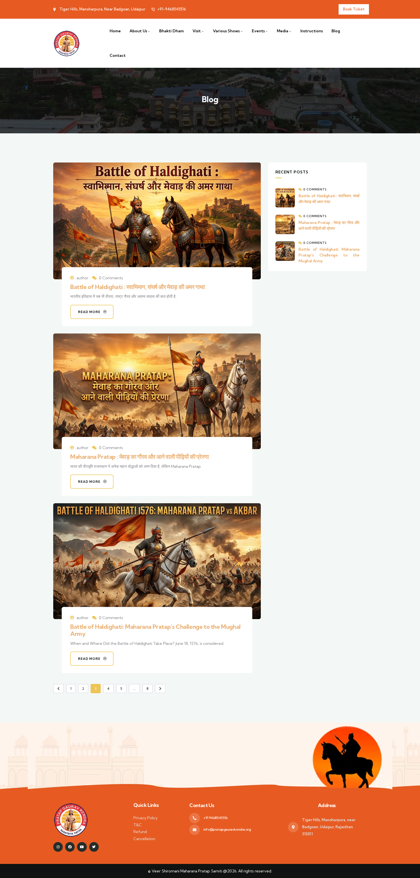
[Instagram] (58, 847)
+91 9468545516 (215, 818)
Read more (89, 312)
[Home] (66, 43)
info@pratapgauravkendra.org (227, 829)
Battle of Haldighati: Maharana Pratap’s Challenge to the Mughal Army (155, 630)
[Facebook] (70, 847)
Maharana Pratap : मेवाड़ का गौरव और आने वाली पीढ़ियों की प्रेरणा (139, 456)
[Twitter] (94, 847)
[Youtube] (82, 847)
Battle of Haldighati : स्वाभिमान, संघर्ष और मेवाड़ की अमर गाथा (137, 286)
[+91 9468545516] (194, 818)
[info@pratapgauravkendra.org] (194, 830)
